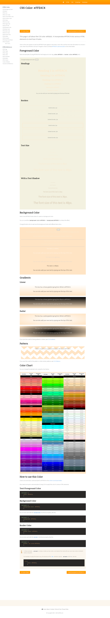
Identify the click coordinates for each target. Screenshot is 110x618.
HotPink (24, 399)
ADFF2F (53, 378)
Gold (24, 418)
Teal (45, 421)
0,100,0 (60, 404)
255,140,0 (38, 413)
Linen (67, 435)
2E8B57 (53, 398)
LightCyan (45, 429)
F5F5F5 (74, 422)
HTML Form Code (6, 32)
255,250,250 (81, 412)
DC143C (31, 386)
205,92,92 (38, 378)
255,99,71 (38, 409)
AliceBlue (67, 419)
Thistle (24, 441)
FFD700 (31, 418)
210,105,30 (81, 399)
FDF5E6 (74, 428)
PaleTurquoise (46, 431)
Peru (67, 397)
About (48, 609)
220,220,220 (81, 442)
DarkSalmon (24, 383)
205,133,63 (81, 397)
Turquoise (45, 435)
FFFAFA (74, 412)
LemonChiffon (24, 423)
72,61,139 (38, 470)
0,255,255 (60, 425)
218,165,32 (81, 394)
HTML (67, 2)
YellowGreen (45, 406)
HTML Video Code (6, 31)
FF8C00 (31, 413)
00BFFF (53, 455)
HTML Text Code (6, 22)
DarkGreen (45, 404)
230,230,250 (38, 439)
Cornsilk (67, 378)
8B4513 (74, 401)
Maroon (67, 406)
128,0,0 (81, 406)
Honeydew (67, 413)
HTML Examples (6, 38)
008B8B (53, 419)
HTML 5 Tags (5, 52)
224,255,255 (59, 429)
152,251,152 (59, 388)
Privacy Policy (65, 609)
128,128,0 (60, 410)
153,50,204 (38, 458)
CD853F (74, 397)
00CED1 (53, 439)
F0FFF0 (74, 413)
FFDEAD (74, 383)
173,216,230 (59, 449)
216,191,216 (38, 441)
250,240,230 (81, 435)
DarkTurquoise (46, 439)
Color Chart (25, 31)
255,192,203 (38, 395)
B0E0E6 (53, 447)
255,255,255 (81, 410)
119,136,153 (81, 460)
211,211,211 (81, 444)
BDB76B (31, 435)
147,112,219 (38, 453)
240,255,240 (81, 413)
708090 (74, 463)
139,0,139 (38, 460)
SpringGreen (45, 394)
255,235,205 (81, 380)
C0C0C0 (74, 447)
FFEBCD (74, 380)
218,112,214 (38, 446)
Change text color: (51, 230)
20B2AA (53, 417)
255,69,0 (38, 411)
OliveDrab (45, 408)
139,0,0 (38, 392)
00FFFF (53, 425)
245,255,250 (81, 415)
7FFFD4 (53, 433)
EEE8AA (31, 432)
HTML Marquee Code (7, 27)
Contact (52, 609)
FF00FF (31, 448)
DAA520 (74, 394)
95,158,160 (60, 441)
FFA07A (31, 385)
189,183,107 (38, 435)
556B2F (53, 412)
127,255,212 (59, 433)
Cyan (45, 427)
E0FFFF (53, 429)
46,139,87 (60, 398)
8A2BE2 (31, 455)
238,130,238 (38, 444)
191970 (53, 470)
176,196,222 (59, 445)
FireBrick (24, 390)
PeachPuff (24, 430)
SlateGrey (67, 465)
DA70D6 (31, 446)
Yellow (24, 420)
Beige (67, 426)
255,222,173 (81, 383)
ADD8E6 (53, 449)
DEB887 (74, 387)
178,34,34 (38, 390)
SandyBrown (67, 392)
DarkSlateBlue (24, 470)
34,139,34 (60, 400)
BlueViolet (24, 455)
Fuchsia (24, 448)
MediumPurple (24, 453)
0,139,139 (60, 419)
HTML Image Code (6, 23)
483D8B (31, 470)
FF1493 (31, 400)
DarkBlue (45, 466)
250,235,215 (81, 433)
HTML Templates (6, 41)
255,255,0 (38, 420)
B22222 (31, 390)
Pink (24, 395)
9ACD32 (53, 406)
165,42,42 (81, 404)
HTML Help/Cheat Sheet (8, 40)
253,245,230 (81, 428)
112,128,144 (81, 463)
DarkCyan (45, 419)
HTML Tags (5, 49)
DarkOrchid (24, 458)
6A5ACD (31, 469)
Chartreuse (45, 380)
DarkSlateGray (67, 467)
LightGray (67, 444)
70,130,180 (60, 443)
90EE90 (53, 390)
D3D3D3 (74, 444)
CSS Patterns (57, 361)
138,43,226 (38, 455)
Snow (67, 412)
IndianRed (23, 378)
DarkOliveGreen (45, 412)
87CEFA (53, 453)
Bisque (67, 381)
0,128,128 (60, 421)
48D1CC (53, 437)
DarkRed (24, 392)
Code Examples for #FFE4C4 (75, 31)
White (67, 410)
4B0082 (31, 465)
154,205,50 (60, 406)
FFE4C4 (74, 381)
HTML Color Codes (6, 14)
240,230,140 (38, 434)
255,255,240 (81, 431)
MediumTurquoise (45, 437)
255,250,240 (81, 429)
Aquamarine (45, 433)
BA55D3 (31, 451)
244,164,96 (81, 392)
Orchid (24, 446)
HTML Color (5, 13)
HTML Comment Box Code (8, 16)
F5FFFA (74, 415)
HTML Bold (5, 11)
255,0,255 (38, 448)
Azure (67, 417)
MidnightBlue (46, 470)
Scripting (77, 2)
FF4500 (31, 411)
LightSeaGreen (45, 417)
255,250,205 (38, 423)
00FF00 (53, 384)
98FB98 (53, 388)
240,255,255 (81, 417)
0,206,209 (60, 439)
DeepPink (24, 400)
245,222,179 (81, 385)
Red (24, 388)
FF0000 (31, 388)
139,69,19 (81, 401)
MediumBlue (45, 464)
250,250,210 (38, 425)
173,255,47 (60, 378)
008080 (53, 421)
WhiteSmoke (67, 422)
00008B (53, 466)
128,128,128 (81, 453)
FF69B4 (31, 399)
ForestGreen (45, 400)
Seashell (67, 424)
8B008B (31, 460)
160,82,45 (81, 403)
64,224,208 (60, 435)
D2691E (74, 399)
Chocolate (67, 399)
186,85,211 (38, 451)
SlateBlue (24, 469)
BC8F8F (74, 390)
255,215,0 (38, 418)
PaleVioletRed (24, 404)
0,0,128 (60, 468)
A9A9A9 (74, 449)
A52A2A (74, 404)
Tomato (24, 409)
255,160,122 (38, 385)
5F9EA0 (53, 441)
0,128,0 (60, 402)
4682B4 (53, 443)
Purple (24, 462)
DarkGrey (67, 451)
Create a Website (6, 61)
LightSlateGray (67, 460)
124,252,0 (60, 382)
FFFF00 (31, 420)
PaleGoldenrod (24, 432)
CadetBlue (45, 441)
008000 (53, 402)
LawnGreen (45, 382)
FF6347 (31, 409)
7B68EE (31, 467)
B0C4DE (53, 445)
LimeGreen (45, 386)
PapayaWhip (24, 427)
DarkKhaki (24, 435)
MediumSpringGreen (46, 392)
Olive (45, 410)
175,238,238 (59, 431)
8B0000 (31, 392)
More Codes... (7, 43)
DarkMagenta (24, 460)
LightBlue (45, 449)
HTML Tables (5, 20)
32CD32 (53, 386)
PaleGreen (45, 388)
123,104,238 (38, 467)
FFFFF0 (74, 431)
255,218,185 (38, 430)
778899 (74, 460)
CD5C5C (31, 378)
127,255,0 (60, 380)
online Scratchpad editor (55, 480)
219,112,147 (38, 404)
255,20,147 (38, 400)
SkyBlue (45, 451)
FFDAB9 (31, 430)
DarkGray (67, 449)
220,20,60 (38, 386)
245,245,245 (81, 422)
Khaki (24, 434)
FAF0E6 (74, 435)
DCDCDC (74, 442)
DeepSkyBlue (45, 455)
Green (45, 402)
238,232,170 (38, 432)
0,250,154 (60, 392)
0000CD (53, 464)
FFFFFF (74, 410)
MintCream (67, 415)
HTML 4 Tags (5, 51)
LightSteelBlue (45, 445)
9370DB (31, 453)
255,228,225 (81, 438)
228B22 (53, 400)
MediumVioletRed (23, 402)
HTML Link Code (6, 25)
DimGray (67, 456)
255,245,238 (81, 424)
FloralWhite (67, 429)
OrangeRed (23, 411)
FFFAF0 (74, 429)
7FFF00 (53, 380)
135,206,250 (59, 453)
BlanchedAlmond (67, 380)
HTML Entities (5, 36)
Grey (67, 454)
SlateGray (67, 463)
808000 (53, 410)
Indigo (24, 465)
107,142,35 (60, 408)
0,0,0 (81, 470)
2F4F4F (74, 467)
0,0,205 (60, 464)
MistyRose (67, 438)
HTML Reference (7, 47)
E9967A (31, 383)
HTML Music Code (6, 29)
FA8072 (31, 381)
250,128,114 (38, 381)
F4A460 (74, 392)
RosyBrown (67, 390)
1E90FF (53, 457)
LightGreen (45, 390)
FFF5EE (74, 424)
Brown (67, 404)
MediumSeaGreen (45, 396)
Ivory (67, 431)
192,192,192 (81, 447)
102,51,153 (38, 463)
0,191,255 (60, 455)
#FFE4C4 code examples (58, 46)
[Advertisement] (53, 20)
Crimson (24, 386)
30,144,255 (60, 457)
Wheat (67, 385)
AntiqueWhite (67, 433)
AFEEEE (53, 431)
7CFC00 (53, 382)
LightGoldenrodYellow (24, 425)
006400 (53, 404)
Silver (67, 447)
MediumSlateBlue (23, 467)
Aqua (45, 425)
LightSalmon (24, 385)
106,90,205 (38, 469)
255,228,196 (81, 381)
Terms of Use (58, 609)
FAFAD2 (31, 425)
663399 (31, 463)
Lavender (24, 439)
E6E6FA (31, 439)
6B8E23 (53, 408)
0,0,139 (60, 466)
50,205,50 (60, 386)
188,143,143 (81, 390)
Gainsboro (67, 442)
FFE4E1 (74, 438)
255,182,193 (38, 397)
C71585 (31, 402)
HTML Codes (6, 7)
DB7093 (31, 404)
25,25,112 (60, 470)
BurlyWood (67, 387)
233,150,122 (38, 383)
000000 (74, 470)
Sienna (67, 403)
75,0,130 (38, 465)
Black (67, 470)
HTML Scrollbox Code (7, 18)
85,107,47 (60, 412)
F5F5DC (74, 426)
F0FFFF (74, 417)
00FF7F (53, 394)
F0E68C (31, 434)
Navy (45, 468)
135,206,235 (59, 451)
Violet (24, 444)
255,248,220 (81, 378)
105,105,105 (81, 456)
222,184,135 (81, 387)
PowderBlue (45, 447)
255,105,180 (38, 399)
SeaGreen (45, 398)
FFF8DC (74, 378)
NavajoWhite (67, 383)
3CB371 (53, 396)
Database (84, 2)
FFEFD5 (31, 427)
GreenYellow (45, 378)
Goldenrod (67, 394)
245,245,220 (81, 426)
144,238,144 (59, 390)
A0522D (74, 403)
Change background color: (28, 59)
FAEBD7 (74, 433)
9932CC (31, 458)
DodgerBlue (45, 457)
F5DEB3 (74, 385)
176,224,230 (59, 447)
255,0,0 (38, 388)
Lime (45, 384)
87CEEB (53, 451)
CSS (72, 2)
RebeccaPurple (24, 463)
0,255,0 (60, 384)
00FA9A (53, 392)
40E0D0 (53, 435)
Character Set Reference (8, 63)
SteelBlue (45, 443)
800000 (74, 406)
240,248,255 (81, 419)
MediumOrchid (24, 451)
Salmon (24, 381)
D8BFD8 (31, 441)
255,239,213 (38, 427)
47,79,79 (82, 467)
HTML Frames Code (7, 34)
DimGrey (67, 458)
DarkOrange (24, 413)
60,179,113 (60, 396)
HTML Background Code (8, 9)
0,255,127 (60, 394)
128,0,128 (38, 462)
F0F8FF (74, 419)
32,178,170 (60, 417)
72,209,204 (60, 437)
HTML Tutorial (5, 60)
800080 (31, 462)
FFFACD (31, 423)
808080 (74, 453)
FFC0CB (31, 395)
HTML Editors (5, 58)
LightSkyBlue (45, 453)
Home (44, 609)
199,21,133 (38, 402)
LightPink (24, 397)
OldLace (67, 428)
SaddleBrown (67, 401)
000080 (53, 468)
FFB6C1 (31, 397)
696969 (74, 456)
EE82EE (31, 444)
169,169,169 (81, 449)
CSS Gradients (51, 339)
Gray (67, 453)
